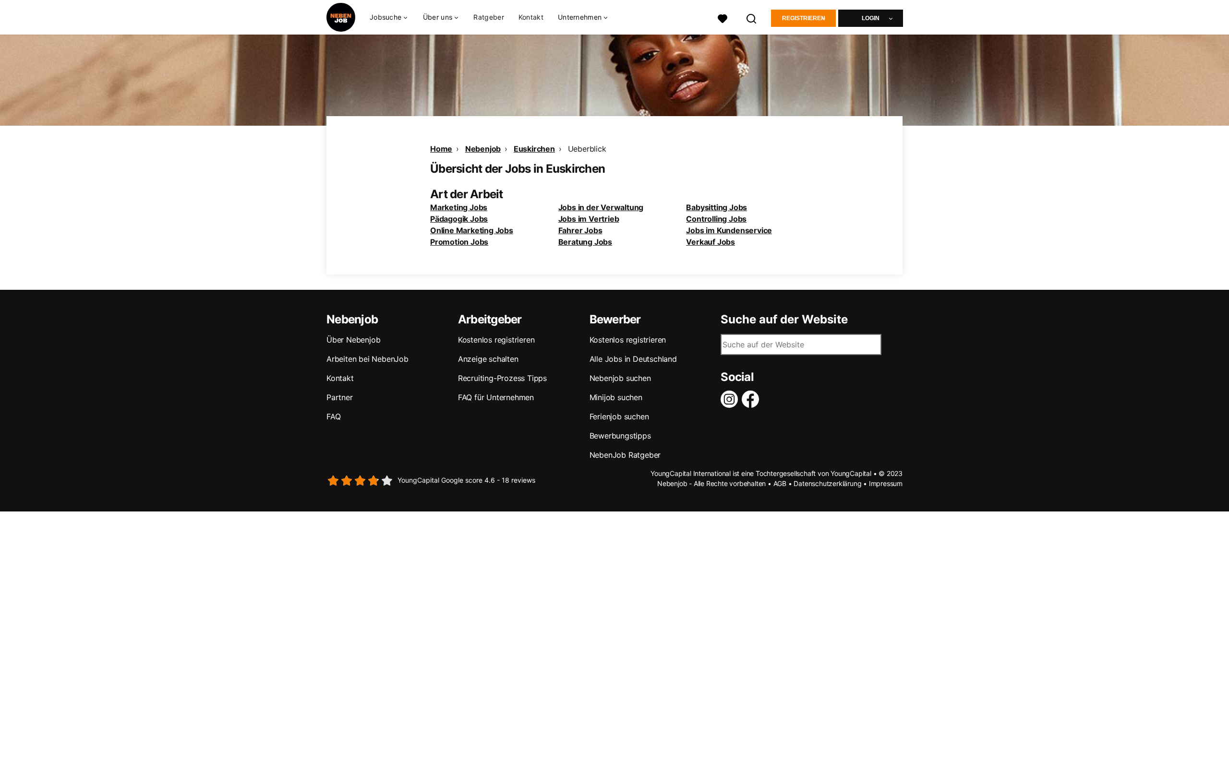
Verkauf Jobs (710, 242)
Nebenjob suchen (620, 378)
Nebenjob (483, 149)
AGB (779, 483)
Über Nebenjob (353, 339)
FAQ (333, 416)
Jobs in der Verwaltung (601, 207)
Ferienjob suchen (619, 416)
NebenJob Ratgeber (625, 455)
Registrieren (803, 18)
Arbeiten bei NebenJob (367, 359)
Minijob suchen (616, 397)
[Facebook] (752, 399)
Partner (339, 397)
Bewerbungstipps (620, 435)
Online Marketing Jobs (471, 230)
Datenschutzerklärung (827, 483)
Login (871, 18)
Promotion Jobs (459, 242)
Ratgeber (488, 17)
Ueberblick (587, 149)
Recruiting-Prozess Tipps (502, 378)
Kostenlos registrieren (496, 339)
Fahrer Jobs (580, 230)
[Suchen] (751, 17)
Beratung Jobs (585, 242)
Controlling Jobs (716, 219)
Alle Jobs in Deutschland (633, 359)
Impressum (886, 483)
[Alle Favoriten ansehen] (722, 17)
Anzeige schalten (488, 359)
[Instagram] (731, 399)
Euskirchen (534, 149)
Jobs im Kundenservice (729, 230)
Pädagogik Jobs (459, 219)
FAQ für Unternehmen (496, 397)
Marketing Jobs (458, 207)
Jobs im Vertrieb (588, 219)
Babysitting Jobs (716, 207)
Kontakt (530, 17)
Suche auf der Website (784, 319)
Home (441, 149)
